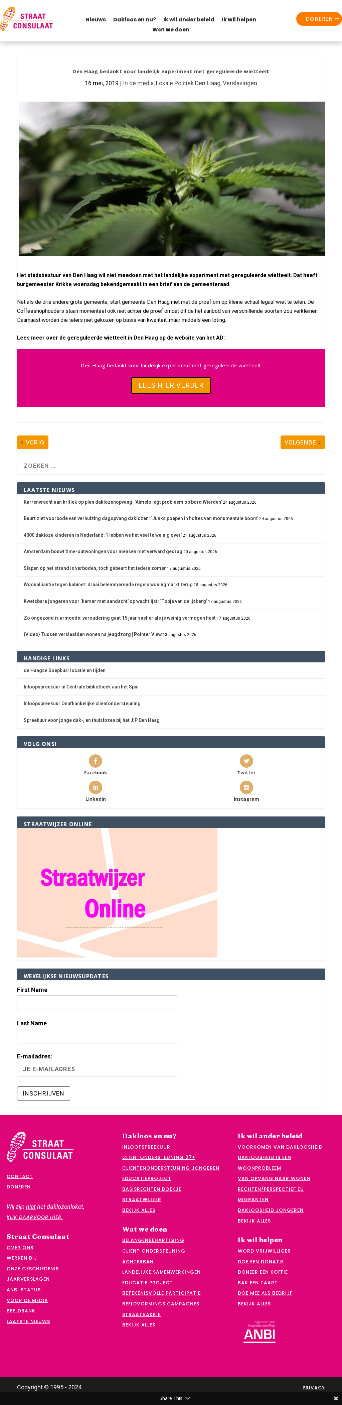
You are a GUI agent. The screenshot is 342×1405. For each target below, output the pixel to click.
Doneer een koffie (263, 1272)
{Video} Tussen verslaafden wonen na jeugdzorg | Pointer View (93, 634)
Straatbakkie (141, 1314)
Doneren (319, 19)
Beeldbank (21, 1310)
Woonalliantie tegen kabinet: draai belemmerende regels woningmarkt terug (108, 584)
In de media (138, 83)
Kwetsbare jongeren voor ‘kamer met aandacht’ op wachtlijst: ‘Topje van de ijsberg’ (115, 601)
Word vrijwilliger (264, 1251)
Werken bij (22, 1258)
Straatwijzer (141, 1199)
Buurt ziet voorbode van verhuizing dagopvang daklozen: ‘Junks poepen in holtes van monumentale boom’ (141, 518)
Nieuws (96, 20)
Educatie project (147, 1282)
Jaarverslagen (28, 1279)
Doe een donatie (261, 1261)
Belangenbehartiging (153, 1240)
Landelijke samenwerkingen (161, 1272)
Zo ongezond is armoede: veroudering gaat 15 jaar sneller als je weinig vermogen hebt (120, 618)
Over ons (20, 1247)
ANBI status (24, 1289)
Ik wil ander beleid (188, 20)
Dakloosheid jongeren (271, 1210)
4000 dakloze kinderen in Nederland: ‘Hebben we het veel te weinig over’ (103, 535)
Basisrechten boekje (151, 1189)
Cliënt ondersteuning (153, 1251)
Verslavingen (240, 83)
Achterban (138, 1261)
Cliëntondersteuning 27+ (158, 1157)
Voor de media (27, 1300)
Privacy (314, 1387)
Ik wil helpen (239, 20)
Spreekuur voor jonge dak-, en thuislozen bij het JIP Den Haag (92, 720)
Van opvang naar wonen (274, 1178)
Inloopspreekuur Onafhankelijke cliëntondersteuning (82, 703)
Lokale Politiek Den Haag (188, 83)
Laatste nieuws (28, 1321)
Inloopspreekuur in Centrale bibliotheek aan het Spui (81, 686)
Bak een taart (258, 1282)
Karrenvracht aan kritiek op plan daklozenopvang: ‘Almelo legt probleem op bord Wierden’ (123, 502)
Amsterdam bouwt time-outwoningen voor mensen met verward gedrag (103, 551)
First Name (32, 989)
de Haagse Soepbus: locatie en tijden (65, 670)
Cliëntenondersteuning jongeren (170, 1168)
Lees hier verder (171, 385)
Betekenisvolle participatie (161, 1293)
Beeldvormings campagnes (160, 1303)
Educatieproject (146, 1178)
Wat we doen (170, 30)
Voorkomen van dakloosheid (280, 1147)
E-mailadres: (34, 1056)
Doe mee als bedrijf (265, 1293)
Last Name (32, 1023)
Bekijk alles (138, 1210)
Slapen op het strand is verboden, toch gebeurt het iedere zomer (95, 568)
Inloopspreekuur (146, 1147)
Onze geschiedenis (33, 1268)
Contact (20, 1176)
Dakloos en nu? (134, 20)
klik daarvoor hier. (35, 1217)
